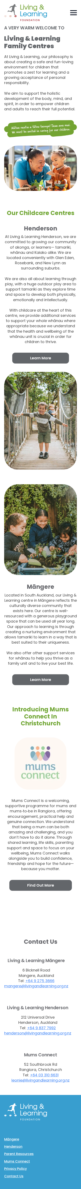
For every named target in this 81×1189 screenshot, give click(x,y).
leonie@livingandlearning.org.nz (40, 1080)
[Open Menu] (73, 12)
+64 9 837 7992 (41, 1027)
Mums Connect (17, 1161)
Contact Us (13, 1176)
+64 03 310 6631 (44, 1075)
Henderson (13, 1146)
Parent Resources (19, 1153)
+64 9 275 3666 (39, 980)
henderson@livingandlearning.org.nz (37, 1033)
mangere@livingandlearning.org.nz (36, 986)
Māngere (11, 1139)
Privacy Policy (15, 1168)
